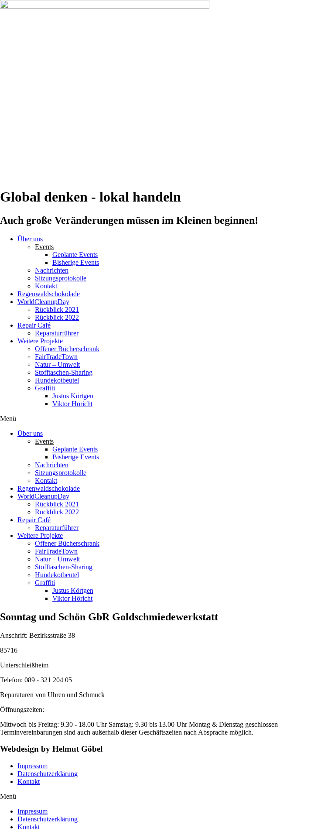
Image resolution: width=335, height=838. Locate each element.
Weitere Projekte (40, 341)
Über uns (30, 239)
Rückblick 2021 (57, 309)
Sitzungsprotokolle (60, 278)
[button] (167, 419)
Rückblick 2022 (57, 317)
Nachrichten (51, 270)
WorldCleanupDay (43, 301)
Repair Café (34, 325)
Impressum (32, 766)
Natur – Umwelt (57, 364)
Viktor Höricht (72, 403)
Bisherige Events (75, 262)
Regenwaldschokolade (48, 294)
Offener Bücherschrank (67, 348)
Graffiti (45, 388)
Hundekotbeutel (57, 380)
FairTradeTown (56, 356)
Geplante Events (75, 254)
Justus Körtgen (72, 396)
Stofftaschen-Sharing (63, 372)
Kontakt (46, 286)
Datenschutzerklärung (47, 773)
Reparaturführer (57, 333)
